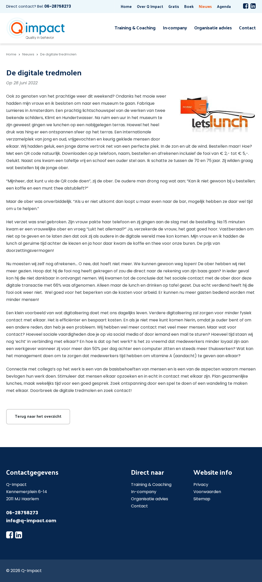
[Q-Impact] (35, 28)
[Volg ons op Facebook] (245, 6)
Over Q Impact (150, 6)
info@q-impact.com (31, 520)
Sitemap (201, 499)
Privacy (200, 484)
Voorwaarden (207, 492)
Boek (189, 6)
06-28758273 (57, 6)
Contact (247, 27)
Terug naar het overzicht (38, 416)
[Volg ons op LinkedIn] (253, 6)
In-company (175, 27)
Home (126, 6)
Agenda (224, 6)
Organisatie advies (213, 27)
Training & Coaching (135, 27)
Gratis (173, 6)
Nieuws (205, 6)
